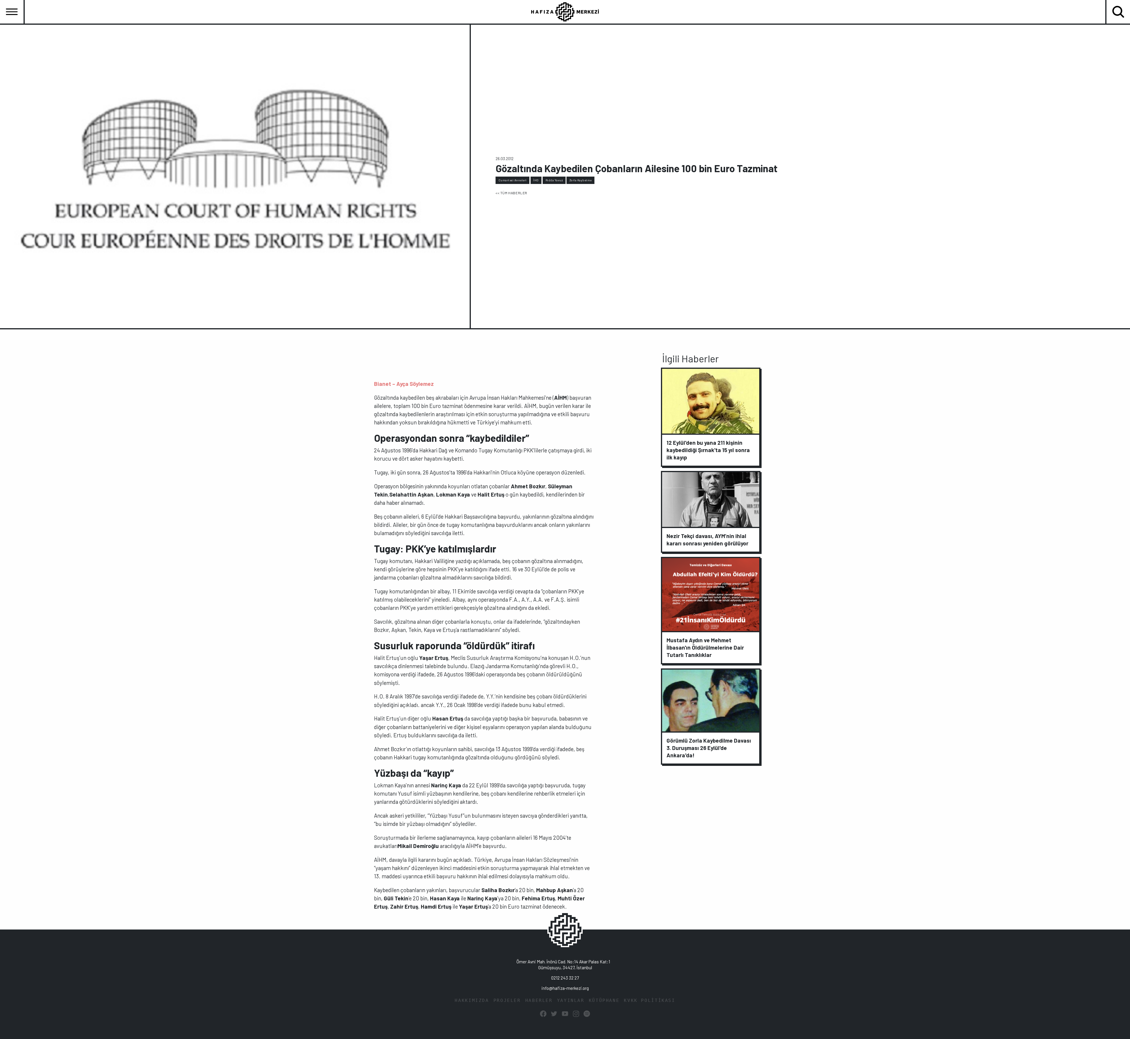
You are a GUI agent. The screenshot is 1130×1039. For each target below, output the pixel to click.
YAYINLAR (570, 1000)
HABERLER (539, 1000)
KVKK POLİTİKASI (649, 1000)
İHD (536, 180)
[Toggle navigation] (12, 12)
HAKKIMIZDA (472, 1000)
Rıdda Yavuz (554, 180)
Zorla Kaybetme (580, 180)
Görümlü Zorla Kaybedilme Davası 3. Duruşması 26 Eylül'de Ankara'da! (709, 747)
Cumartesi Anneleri (512, 180)
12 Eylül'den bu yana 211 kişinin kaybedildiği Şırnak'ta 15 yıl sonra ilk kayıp (708, 450)
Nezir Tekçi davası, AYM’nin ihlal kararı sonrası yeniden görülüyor (707, 539)
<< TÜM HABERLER (511, 193)
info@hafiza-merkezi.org (565, 988)
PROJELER (507, 1000)
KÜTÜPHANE (604, 1000)
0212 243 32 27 (565, 977)
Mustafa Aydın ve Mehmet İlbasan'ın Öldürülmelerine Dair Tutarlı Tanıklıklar (705, 647)
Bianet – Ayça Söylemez (404, 383)
